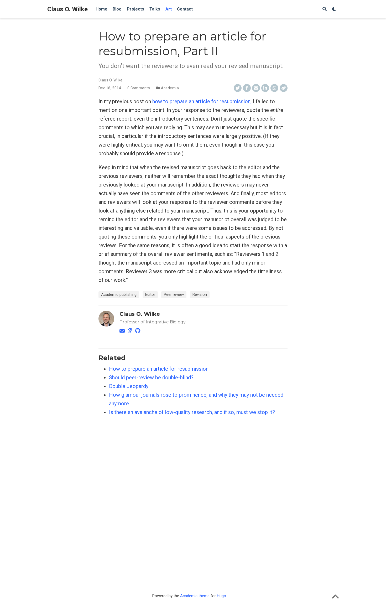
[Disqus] (193, 493)
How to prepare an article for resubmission (158, 369)
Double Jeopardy (128, 386)
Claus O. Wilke (67, 9)
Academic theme (195, 595)
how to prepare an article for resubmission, (202, 101)
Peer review (174, 294)
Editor (150, 294)
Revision (199, 294)
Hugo (221, 595)
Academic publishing (119, 294)
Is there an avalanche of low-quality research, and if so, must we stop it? (192, 412)
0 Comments (138, 88)
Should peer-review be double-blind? (151, 377)
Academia (170, 88)
